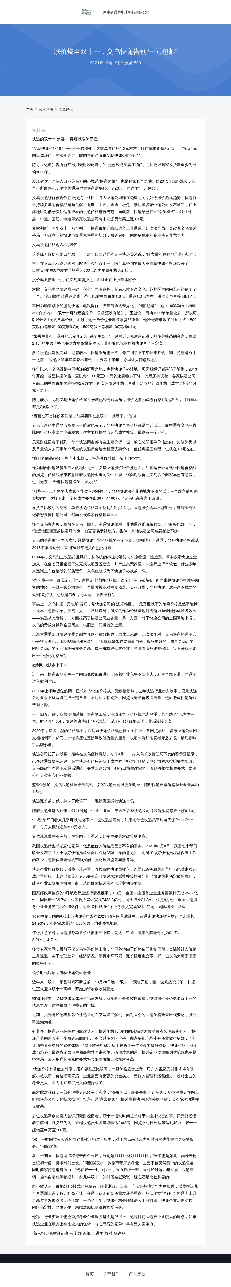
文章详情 (66, 109)
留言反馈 (137, 1274)
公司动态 (46, 109)
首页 (29, 109)
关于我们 (111, 1274)
